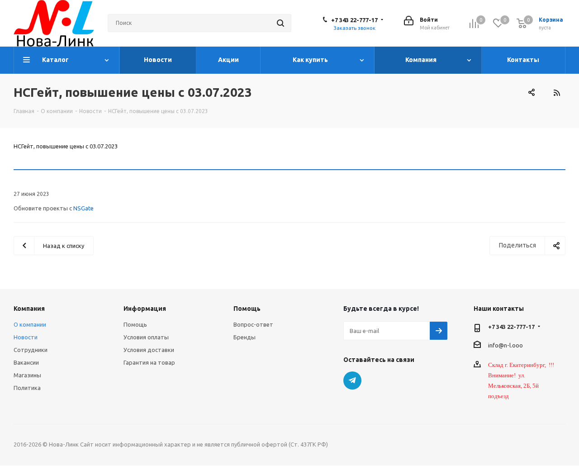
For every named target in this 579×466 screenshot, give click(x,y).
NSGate (83, 208)
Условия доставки (148, 350)
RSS (556, 93)
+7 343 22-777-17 (354, 20)
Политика (27, 388)
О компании (30, 324)
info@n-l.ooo (505, 345)
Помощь (135, 324)
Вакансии (26, 362)
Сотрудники (30, 350)
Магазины (27, 375)
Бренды (244, 337)
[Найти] (280, 23)
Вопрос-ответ (253, 324)
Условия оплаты (146, 337)
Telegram (352, 380)
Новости (26, 337)
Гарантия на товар (149, 362)
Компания (29, 308)
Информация (144, 308)
